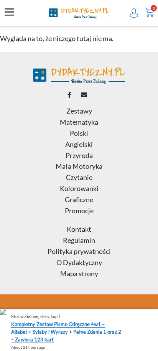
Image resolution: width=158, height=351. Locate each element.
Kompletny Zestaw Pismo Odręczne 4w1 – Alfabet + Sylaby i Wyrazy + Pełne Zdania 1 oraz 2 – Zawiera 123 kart (66, 332)
